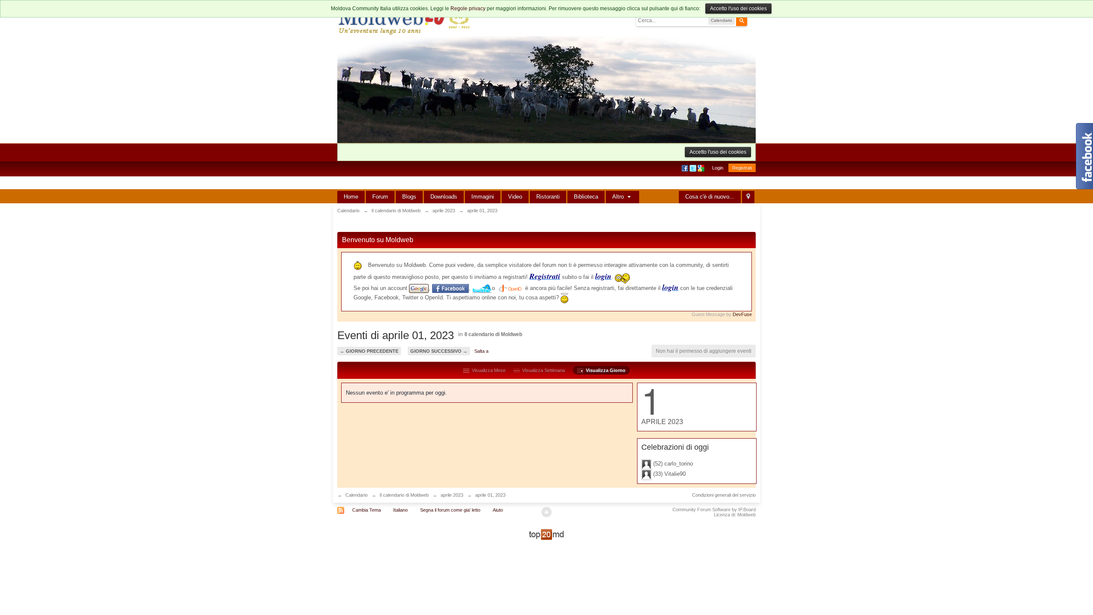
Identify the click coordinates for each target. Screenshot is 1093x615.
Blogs (409, 196)
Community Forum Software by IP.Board (714, 509)
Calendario (356, 495)
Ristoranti (548, 196)
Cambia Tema (366, 509)
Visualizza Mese (487, 370)
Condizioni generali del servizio (724, 495)
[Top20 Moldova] (546, 534)
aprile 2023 (452, 495)
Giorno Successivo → (439, 351)
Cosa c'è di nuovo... (709, 196)
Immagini (482, 196)
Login (717, 167)
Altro (618, 196)
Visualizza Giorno (604, 370)
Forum (380, 196)
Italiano (400, 509)
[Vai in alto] (546, 512)
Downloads (443, 196)
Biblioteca (586, 196)
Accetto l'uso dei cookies (738, 9)
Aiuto (498, 509)
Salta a (481, 351)
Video (515, 196)
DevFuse (742, 314)
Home (351, 196)
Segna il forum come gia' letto (450, 509)
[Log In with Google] (702, 167)
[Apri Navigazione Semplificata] (748, 197)
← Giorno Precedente (369, 351)
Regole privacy (467, 9)
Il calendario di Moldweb (493, 334)
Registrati (742, 167)
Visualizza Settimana (542, 370)
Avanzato (752, 20)
